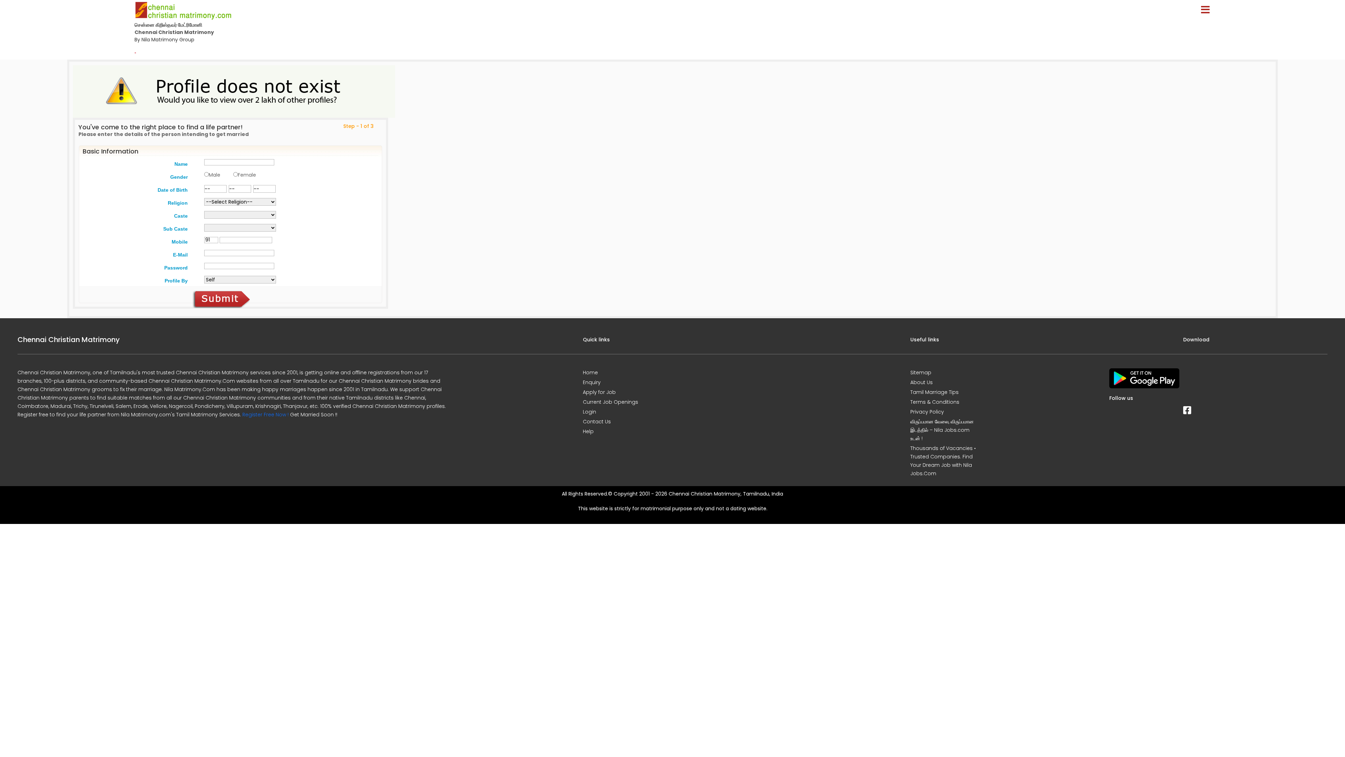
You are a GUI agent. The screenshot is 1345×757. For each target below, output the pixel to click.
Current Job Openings (610, 401)
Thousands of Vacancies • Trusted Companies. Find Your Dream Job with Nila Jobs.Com (943, 461)
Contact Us (597, 421)
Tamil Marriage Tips (934, 392)
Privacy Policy (927, 411)
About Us (921, 382)
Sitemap (920, 372)
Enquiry (592, 382)
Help (588, 431)
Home (590, 372)
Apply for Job (599, 392)
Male (214, 174)
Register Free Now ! (265, 414)
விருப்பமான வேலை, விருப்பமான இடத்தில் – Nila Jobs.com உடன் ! (942, 430)
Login (589, 411)
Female (247, 174)
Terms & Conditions (934, 401)
